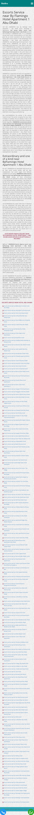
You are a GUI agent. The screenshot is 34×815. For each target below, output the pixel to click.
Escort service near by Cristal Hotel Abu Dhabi (15, 360)
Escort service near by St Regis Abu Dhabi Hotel (16, 663)
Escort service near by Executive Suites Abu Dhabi (16, 363)
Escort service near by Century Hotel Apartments (16, 802)
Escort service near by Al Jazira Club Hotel (14, 612)
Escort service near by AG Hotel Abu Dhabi (15, 622)
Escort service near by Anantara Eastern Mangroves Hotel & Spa (14, 584)
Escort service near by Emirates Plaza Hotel (15, 764)
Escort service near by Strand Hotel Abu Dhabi (16, 681)
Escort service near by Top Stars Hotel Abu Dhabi (16, 761)
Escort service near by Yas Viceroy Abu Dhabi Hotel (17, 494)
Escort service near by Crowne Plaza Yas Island (16, 700)
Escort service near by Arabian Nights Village (15, 790)
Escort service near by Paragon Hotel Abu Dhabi (16, 433)
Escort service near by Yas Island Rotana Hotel (16, 697)
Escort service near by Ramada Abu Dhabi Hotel (16, 353)
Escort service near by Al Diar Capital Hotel (15, 553)
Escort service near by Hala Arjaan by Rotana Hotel (17, 310)
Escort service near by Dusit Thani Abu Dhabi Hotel (17, 438)
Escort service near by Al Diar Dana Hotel (14, 737)
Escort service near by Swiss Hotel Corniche (15, 366)
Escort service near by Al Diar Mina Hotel (14, 782)
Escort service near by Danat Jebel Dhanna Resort (16, 436)
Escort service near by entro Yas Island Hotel (15, 460)
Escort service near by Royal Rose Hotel (14, 337)
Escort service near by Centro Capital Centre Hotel (17, 394)
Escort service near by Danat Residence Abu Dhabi (17, 620)
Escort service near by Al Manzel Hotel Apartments (17, 576)
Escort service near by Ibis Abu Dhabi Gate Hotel (16, 497)
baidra (4, 3)
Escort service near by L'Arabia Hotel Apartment (16, 669)
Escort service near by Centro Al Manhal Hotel (16, 369)
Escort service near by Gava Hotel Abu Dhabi (15, 788)
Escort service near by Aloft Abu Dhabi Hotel (15, 500)
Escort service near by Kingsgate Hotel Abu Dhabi (16, 391)
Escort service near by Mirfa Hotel (12, 717)
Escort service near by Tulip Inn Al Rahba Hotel (16, 758)
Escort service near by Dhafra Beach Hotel (14, 634)
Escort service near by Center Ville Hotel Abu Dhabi (17, 775)
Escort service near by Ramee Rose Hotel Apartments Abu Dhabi (14, 541)
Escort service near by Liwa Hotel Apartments (15, 707)
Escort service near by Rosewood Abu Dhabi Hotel (17, 601)
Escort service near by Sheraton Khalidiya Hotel (16, 642)
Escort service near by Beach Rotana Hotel (15, 444)
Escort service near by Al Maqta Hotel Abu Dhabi (16, 410)
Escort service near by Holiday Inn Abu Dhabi (15, 666)
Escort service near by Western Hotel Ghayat (15, 785)
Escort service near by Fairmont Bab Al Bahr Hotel (17, 556)
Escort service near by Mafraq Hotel (13, 756)
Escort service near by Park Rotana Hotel (14, 413)
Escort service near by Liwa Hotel (12, 671)
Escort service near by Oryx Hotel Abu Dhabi (15, 652)
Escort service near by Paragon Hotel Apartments (16, 389)
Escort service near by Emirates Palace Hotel (15, 744)
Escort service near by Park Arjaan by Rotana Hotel (17, 649)
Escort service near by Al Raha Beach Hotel (15, 441)
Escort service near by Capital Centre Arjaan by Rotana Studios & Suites (16, 477)
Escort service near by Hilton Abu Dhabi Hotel (15, 710)
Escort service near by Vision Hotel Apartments (16, 313)
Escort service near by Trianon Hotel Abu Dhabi (16, 537)
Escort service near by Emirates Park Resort (15, 674)
